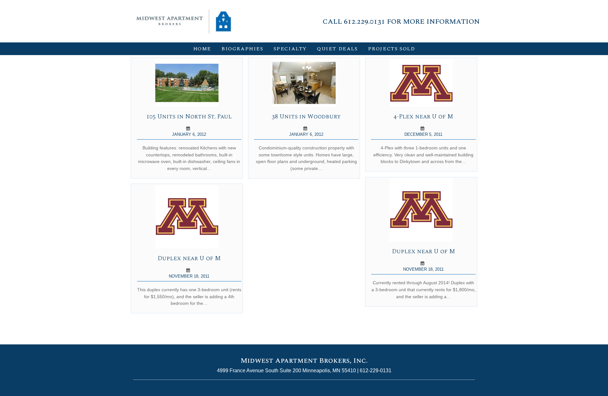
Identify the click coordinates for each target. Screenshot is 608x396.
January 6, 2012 (189, 134)
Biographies (242, 49)
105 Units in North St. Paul (189, 117)
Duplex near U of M (423, 251)
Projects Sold (391, 49)
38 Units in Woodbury (306, 117)
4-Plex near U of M (423, 117)
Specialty (290, 49)
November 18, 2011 (423, 269)
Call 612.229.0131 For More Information (401, 21)
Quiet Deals (337, 49)
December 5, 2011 (423, 134)
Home (202, 49)
